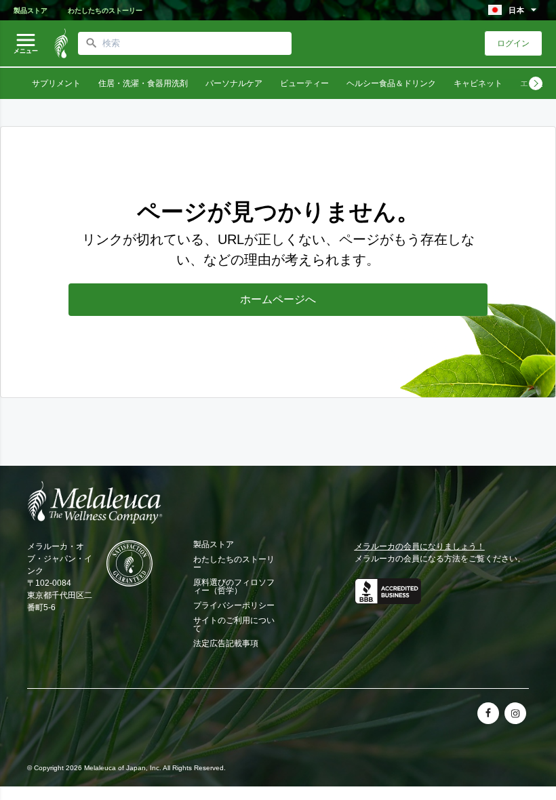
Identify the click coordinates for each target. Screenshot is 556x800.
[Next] (535, 83)
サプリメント (56, 83)
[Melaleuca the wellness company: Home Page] (61, 43)
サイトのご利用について (234, 624)
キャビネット (478, 83)
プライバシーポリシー (234, 605)
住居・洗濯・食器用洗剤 (143, 83)
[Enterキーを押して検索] (91, 43)
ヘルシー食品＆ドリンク (391, 83)
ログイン (513, 43)
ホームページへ (278, 299)
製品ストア (30, 10)
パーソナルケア (233, 83)
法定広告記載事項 (225, 643)
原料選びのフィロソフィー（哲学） (234, 586)
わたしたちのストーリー (105, 10)
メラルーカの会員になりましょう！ (420, 546)
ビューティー (304, 83)
